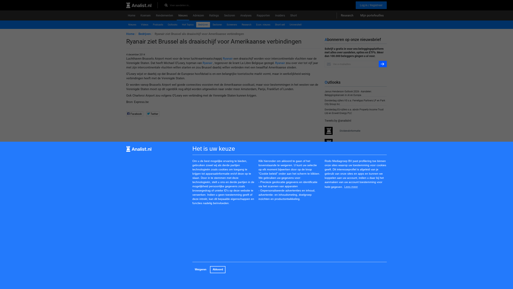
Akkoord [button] (218, 269)
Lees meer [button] (351, 186)
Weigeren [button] (200, 269)
